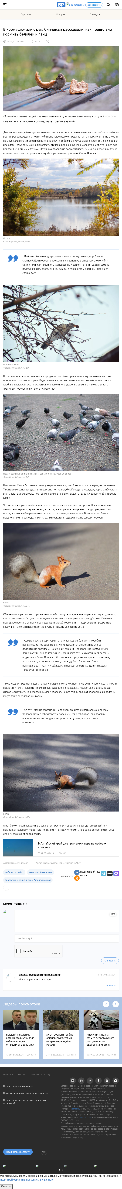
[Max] (116, 873)
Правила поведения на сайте (18, 1086)
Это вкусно (95, 14)
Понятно (6, 1186)
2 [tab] (62, 1170)
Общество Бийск (14, 872)
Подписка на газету (40, 1074)
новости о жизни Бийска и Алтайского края (28, 880)
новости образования (40, 872)
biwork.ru (76, 1109)
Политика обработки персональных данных (25, 1093)
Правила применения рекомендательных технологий (24, 1102)
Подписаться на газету (18, 1152)
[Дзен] (109, 873)
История (60, 14)
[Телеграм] (103, 873)
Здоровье (26, 14)
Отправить (110, 960)
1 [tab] (59, 1170)
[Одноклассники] (77, 878)
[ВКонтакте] (77, 872)
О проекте (8, 1074)
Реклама (22, 1074)
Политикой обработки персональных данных (26, 1179)
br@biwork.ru (85, 1117)
